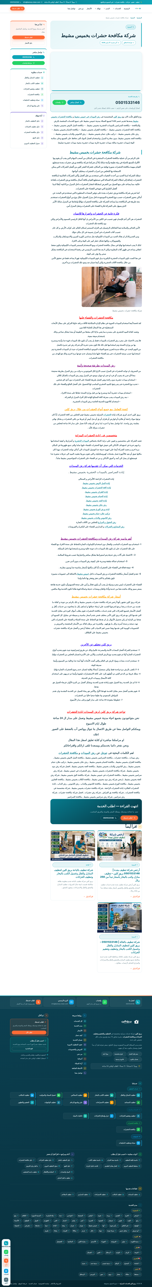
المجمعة (80, 1215)
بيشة (63, 1225)
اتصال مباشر (74, 102)
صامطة (37, 1225)
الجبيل (36, 1220)
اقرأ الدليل (136, 897)
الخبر (55, 1220)
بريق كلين (117, 117)
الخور (98, 1252)
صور (101, 1274)
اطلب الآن (29, 1032)
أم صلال (108, 1252)
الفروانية (113, 1241)
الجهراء (103, 1241)
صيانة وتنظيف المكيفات (31, 100)
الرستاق (82, 1274)
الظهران (46, 1220)
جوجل (104, 752)
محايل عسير (123, 1231)
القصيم (118, 1215)
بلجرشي (27, 1225)
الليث (129, 1220)
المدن (108, 9)
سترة (83, 1263)
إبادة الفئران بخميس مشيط (96, 492)
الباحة (55, 1225)
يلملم (73, 1220)
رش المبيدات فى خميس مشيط (87, 117)
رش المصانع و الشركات (114, 527)
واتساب (58, 102)
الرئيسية (127, 9)
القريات (65, 1231)
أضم (82, 1220)
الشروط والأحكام (56, 1283)
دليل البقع (36, 138)
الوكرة (118, 1252)
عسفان (110, 1220)
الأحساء (16, 1220)
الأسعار (89, 9)
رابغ (137, 1220)
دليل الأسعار (28, 43)
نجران (72, 1225)
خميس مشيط (83, 574)
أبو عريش (136, 1231)
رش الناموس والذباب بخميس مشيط (96, 518)
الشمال (89, 1252)
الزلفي (90, 1215)
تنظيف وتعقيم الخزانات (31, 89)
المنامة (136, 1263)
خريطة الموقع (22, 1283)
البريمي (92, 1274)
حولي (123, 1241)
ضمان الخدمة (33, 1283)
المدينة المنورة (36, 1215)
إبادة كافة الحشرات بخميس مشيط (96, 488)
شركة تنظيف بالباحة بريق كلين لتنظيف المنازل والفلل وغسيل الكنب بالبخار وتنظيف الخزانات (73, 873)
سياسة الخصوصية (43, 1283)
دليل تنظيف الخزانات (32, 127)
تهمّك (98, 9)
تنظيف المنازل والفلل (32, 78)
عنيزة (99, 1215)
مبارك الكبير (82, 1241)
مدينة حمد (94, 1263)
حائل (92, 1231)
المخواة (17, 1225)
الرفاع (117, 1263)
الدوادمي (70, 1215)
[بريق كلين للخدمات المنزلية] (137, 8)
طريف (46, 1231)
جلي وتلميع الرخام (33, 106)
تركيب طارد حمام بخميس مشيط (96, 514)
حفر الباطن (125, 1225)
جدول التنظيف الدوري (32, 143)
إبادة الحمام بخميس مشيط (96, 496)
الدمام (65, 1220)
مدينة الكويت (135, 1241)
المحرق (126, 1263)
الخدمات (118, 9)
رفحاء (55, 1231)
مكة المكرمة (50, 1215)
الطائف (24, 1215)
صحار (118, 1274)
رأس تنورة (113, 1225)
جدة (60, 1215)
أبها (103, 1225)
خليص (120, 1220)
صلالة (127, 1274)
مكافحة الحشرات (68, 752)
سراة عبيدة (110, 1231)
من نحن (81, 9)
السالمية (70, 1241)
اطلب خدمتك (16, 8)
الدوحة (137, 1252)
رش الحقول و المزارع (107, 522)
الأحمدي (93, 1241)
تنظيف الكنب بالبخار (32, 83)
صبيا (46, 1225)
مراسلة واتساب (27, 63)
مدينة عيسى (106, 1263)
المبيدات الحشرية (82, 441)
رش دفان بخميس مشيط (96, 505)
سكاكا (74, 1231)
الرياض (136, 1215)
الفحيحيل (59, 1241)
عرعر (83, 1231)
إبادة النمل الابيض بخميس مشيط (96, 483)
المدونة (132, 18)
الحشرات (107, 415)
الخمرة (91, 1220)
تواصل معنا (71, 9)
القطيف (26, 1220)
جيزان (81, 1225)
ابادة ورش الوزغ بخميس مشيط (96, 509)
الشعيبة (100, 1220)
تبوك (100, 1231)
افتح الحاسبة (29, 1048)
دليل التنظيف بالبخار (32, 121)
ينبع (15, 1215)
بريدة (108, 1215)
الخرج (127, 1215)
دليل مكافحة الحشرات (32, 132)
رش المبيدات (88, 752)
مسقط (136, 1274)
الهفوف (136, 1225)
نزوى (109, 1274)
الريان (127, 1252)
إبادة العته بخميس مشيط (96, 501)
